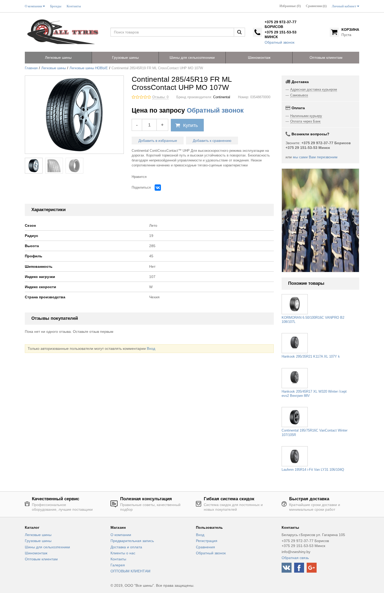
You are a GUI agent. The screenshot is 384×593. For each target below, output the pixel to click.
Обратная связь (295, 558)
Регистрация (206, 541)
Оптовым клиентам (41, 559)
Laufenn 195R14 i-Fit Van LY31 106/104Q (313, 470)
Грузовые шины (38, 541)
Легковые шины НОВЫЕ (88, 68)
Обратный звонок (279, 42)
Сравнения (205, 547)
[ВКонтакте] (158, 187)
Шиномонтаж (36, 553)
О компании (120, 535)
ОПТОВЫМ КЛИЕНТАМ (130, 571)
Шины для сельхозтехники (47, 547)
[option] (320, 220)
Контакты (118, 559)
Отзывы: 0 (160, 97)
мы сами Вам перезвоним (315, 157)
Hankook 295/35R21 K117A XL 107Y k (311, 356)
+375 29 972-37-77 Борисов (280, 24)
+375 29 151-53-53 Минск (280, 34)
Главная (31, 68)
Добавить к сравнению (212, 140)
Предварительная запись (132, 541)
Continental (221, 97)
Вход (151, 348)
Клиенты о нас (122, 553)
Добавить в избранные (157, 140)
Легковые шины (53, 68)
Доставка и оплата (126, 547)
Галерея (117, 565)
